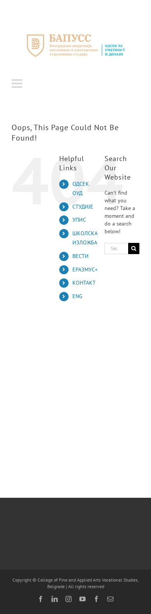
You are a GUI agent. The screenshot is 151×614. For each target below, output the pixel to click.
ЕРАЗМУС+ (85, 269)
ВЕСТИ (80, 256)
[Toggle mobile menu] (18, 83)
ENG (77, 296)
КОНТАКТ (84, 282)
